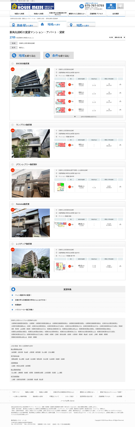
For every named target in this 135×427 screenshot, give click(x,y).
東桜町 (101, 334)
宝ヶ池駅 (44, 352)
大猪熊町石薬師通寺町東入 (60, 323)
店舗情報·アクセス (96, 14)
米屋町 (47, 334)
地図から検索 (19, 14)
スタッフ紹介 (69, 396)
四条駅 (58, 359)
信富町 (69, 334)
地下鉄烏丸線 (15, 356)
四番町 (35, 337)
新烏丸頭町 (63, 334)
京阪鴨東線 (14, 363)
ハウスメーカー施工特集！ (24, 309)
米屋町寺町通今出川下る (18, 334)
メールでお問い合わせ (67, 400)
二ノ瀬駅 (59, 372)
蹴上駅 (41, 379)
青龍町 (81, 334)
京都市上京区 (40, 18)
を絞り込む (27, 55)
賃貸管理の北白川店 (86, 396)
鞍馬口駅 (39, 359)
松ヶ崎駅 (21, 359)
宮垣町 (30, 337)
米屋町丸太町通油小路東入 (35, 331)
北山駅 (27, 359)
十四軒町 (75, 334)
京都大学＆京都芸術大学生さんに (58, 13)
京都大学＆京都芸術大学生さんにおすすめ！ (31, 300)
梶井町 (17, 329)
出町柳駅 (14, 352)
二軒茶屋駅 (47, 372)
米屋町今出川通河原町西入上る (87, 331)
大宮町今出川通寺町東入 (39, 326)
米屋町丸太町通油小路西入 (19, 331)
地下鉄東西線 (15, 376)
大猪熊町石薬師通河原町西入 (19, 323)
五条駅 (63, 359)
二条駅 (13, 379)
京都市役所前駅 (21, 379)
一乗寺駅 (31, 352)
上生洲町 (22, 329)
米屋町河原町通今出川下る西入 (106, 331)
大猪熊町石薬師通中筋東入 (93, 323)
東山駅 (36, 379)
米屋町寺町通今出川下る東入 (35, 334)
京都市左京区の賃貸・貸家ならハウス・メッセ (22, 18)
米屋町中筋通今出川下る (39, 329)
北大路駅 (33, 359)
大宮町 (29, 326)
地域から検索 (38, 14)
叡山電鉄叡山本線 (16, 349)
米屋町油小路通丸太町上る (70, 329)
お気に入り (120, 8)
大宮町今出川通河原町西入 (110, 323)
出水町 (91, 334)
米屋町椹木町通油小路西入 (86, 329)
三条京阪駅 (30, 379)
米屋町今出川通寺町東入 (52, 331)
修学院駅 (38, 352)
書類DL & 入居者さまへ (77, 14)
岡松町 (121, 326)
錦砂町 (28, 329)
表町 (12, 329)
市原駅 (54, 372)
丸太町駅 (52, 359)
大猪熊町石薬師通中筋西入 (76, 323)
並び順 (111, 37)
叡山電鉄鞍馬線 (16, 370)
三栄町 (57, 334)
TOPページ (16, 392)
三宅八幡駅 (51, 352)
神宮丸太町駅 (20, 366)
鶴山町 (86, 334)
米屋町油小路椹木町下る (54, 329)
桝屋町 (106, 334)
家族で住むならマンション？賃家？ (111, 392)
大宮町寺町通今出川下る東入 (55, 326)
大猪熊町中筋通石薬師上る (43, 323)
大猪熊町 (31, 323)
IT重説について (54, 396)
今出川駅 (45, 359)
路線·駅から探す (38, 396)
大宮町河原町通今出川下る (90, 326)
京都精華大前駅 (38, 372)
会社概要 (115, 14)
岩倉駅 (26, 372)
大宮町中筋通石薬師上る (18, 326)
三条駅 (13, 366)
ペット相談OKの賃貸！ (23, 295)
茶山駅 (26, 352)
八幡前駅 (20, 372)
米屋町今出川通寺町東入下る (68, 331)
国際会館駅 (14, 359)
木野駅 (31, 372)
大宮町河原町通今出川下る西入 (109, 326)
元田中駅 (20, 352)
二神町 (96, 334)
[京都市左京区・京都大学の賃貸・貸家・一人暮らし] (45, 6)
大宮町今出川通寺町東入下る (73, 326)
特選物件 (18, 305)
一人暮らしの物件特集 (20, 396)
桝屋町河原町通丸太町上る (19, 337)
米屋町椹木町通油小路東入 (103, 329)
